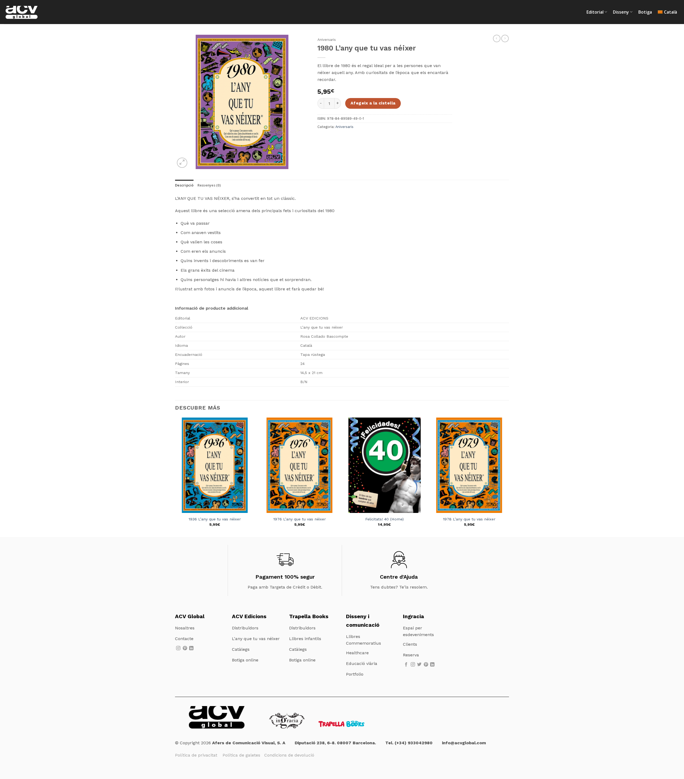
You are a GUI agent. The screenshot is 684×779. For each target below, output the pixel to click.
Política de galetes (243, 755)
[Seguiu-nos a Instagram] (178, 648)
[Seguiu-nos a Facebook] (406, 664)
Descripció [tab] (184, 185)
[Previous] (175, 476)
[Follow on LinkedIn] (191, 648)
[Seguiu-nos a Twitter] (419, 664)
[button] (182, 163)
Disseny (621, 12)
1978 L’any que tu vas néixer (469, 519)
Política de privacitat (197, 755)
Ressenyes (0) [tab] (209, 185)
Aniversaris (326, 39)
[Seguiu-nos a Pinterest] (185, 648)
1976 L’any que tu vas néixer (299, 519)
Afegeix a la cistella (373, 103)
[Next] (509, 476)
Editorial (595, 12)
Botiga (645, 12)
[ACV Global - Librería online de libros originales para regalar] (30, 12)
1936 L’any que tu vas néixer (215, 519)
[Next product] (496, 38)
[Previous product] (505, 38)
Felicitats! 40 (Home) (384, 519)
